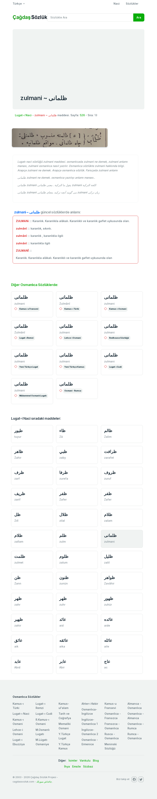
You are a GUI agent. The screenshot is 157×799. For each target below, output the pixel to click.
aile (106, 646)
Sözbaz (88, 766)
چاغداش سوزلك (44, 781)
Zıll (16, 520)
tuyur (17, 436)
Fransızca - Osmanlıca (112, 726)
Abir (62, 667)
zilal (62, 520)
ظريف (19, 493)
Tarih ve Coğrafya (65, 715)
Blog (96, 760)
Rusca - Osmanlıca (112, 736)
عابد (17, 661)
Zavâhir (109, 583)
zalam (108, 520)
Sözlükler (132, 3)
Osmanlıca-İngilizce (89, 711)
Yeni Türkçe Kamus (74, 367)
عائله (108, 640)
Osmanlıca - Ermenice (90, 742)
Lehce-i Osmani (72, 338)
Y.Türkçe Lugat (64, 736)
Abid (17, 667)
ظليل (108, 556)
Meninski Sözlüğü (111, 746)
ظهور (108, 598)
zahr (17, 604)
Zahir (17, 457)
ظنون (64, 577)
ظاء (62, 430)
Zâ (61, 436)
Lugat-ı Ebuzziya (19, 742)
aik (16, 646)
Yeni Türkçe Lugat (28, 367)
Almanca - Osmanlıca (135, 705)
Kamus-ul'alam (64, 705)
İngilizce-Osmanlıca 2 (90, 732)
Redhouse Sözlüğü (119, 338)
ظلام (108, 514)
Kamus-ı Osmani (117, 309)
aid (61, 625)
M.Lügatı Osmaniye (42, 742)
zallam (18, 541)
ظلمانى (66, 384)
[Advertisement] (78, 58)
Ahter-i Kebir (90, 703)
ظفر (63, 493)
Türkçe (17, 3)
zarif (17, 499)
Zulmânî (64, 303)
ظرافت (110, 451)
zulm (62, 541)
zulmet (18, 562)
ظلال (63, 514)
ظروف (110, 472)
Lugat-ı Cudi (115, 367)
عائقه (63, 640)
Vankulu (85, 760)
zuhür (108, 604)
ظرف (19, 472)
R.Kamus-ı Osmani (42, 721)
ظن (17, 577)
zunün (63, 583)
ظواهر (109, 577)
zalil (107, 562)
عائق (18, 640)
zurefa (63, 478)
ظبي (63, 451)
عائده (108, 619)
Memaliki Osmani (65, 726)
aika (62, 646)
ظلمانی (21, 297)
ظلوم (64, 556)
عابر (62, 661)
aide (107, 625)
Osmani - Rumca (72, 391)
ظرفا (63, 472)
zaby (62, 457)
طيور (18, 430)
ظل (17, 514)
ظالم (108, 430)
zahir (17, 625)
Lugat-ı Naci (21, 713)
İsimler (73, 760)
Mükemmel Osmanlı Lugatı (33, 396)
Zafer (63, 499)
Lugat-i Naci (23, 115)
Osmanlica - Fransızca (113, 715)
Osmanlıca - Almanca (136, 715)
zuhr (62, 604)
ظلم (63, 535)
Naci (117, 3)
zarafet (109, 457)
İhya (67, 766)
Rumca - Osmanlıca (135, 736)
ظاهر (18, 451)
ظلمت (19, 556)
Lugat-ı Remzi (26, 338)
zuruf (107, 478)
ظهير (18, 619)
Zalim (107, 436)
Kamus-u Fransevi (28, 309)
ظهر (18, 598)
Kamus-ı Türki (71, 309)
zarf (17, 478)
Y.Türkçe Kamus (64, 746)
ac (105, 667)
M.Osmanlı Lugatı (43, 732)
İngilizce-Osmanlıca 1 (90, 721)
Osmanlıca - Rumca (136, 726)
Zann (17, 583)
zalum (63, 562)
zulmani (19, 303)
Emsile (76, 766)
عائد (62, 619)
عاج (107, 661)
